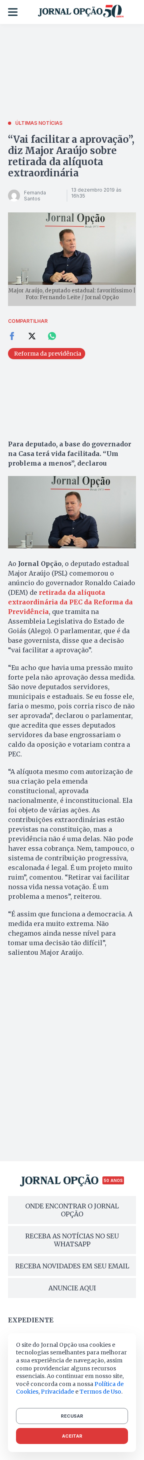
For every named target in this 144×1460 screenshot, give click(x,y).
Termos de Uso (100, 1391)
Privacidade (57, 1391)
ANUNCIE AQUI (72, 1288)
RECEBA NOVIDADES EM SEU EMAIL (72, 1266)
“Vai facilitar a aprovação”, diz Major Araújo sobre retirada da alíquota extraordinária (71, 156)
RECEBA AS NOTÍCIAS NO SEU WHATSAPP (72, 1240)
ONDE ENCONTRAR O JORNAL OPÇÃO (72, 1210)
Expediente (31, 1320)
